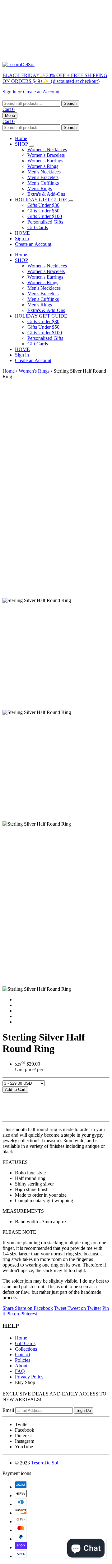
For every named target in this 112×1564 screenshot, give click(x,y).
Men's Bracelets (42, 177)
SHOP (21, 144)
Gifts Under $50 (43, 210)
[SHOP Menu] (31, 146)
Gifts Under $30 (43, 205)
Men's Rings (39, 188)
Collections (26, 1349)
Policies (22, 1360)
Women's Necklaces (47, 149)
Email (8, 1410)
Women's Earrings (45, 160)
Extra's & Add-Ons (46, 194)
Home (21, 138)
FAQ (20, 1371)
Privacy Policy (29, 1376)
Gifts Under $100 (44, 216)
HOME (22, 233)
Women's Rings (42, 166)
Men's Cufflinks (43, 183)
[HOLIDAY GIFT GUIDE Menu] (70, 201)
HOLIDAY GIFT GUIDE (41, 199)
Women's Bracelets (46, 155)
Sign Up (84, 1410)
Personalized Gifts (45, 221)
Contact (22, 1354)
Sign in (9, 91)
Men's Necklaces (44, 171)
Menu (10, 115)
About (21, 1365)
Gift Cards (37, 227)
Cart (8, 109)
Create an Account (41, 91)
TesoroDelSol (44, 1462)
